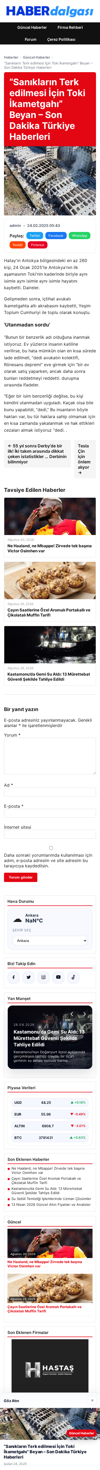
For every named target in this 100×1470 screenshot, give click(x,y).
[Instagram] (43, 977)
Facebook (56, 236)
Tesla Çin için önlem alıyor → (84, 459)
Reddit (17, 245)
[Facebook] (13, 977)
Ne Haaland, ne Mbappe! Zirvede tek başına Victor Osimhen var (48, 1170)
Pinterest (37, 245)
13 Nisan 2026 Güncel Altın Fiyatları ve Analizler (51, 1204)
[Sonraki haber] (83, 1014)
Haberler (11, 57)
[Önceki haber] (72, 1014)
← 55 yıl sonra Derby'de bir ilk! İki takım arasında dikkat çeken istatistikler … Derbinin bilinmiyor (37, 453)
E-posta (13, 806)
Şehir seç (22, 930)
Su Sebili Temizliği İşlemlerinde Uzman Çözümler (51, 1199)
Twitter (35, 236)
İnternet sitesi (17, 827)
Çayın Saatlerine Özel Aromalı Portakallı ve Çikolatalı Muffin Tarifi (46, 1180)
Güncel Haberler (32, 27)
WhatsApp (79, 236)
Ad (8, 785)
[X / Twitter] (28, 977)
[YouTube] (58, 977)
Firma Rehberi (70, 27)
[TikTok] (73, 977)
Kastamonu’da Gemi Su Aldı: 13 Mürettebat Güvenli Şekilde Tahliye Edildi (46, 1190)
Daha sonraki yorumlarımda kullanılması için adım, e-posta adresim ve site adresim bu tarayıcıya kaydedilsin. (48, 860)
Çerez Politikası (61, 39)
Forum (31, 39)
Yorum (12, 735)
